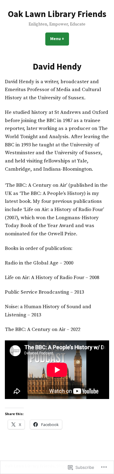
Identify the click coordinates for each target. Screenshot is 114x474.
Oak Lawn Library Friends (57, 14)
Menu (59, 38)
